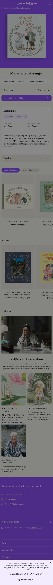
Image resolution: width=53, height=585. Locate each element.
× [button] (50, 562)
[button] (26, 579)
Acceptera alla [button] (18, 574)
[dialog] (26, 292)
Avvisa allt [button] (36, 574)
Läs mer (32, 569)
